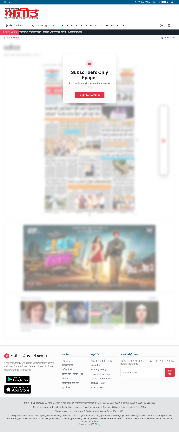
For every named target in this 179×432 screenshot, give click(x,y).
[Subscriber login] (161, 26)
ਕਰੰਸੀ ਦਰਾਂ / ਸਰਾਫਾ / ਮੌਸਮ (73, 374)
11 (102, 25)
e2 (118, 25)
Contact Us (97, 387)
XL (172, 2)
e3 (124, 25)
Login (9, 2)
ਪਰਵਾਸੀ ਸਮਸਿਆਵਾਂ (70, 383)
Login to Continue (90, 95)
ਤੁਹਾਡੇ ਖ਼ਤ (66, 387)
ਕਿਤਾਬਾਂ (65, 378)
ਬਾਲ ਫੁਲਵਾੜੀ (67, 365)
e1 (112, 25)
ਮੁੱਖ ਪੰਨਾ (9, 25)
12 (107, 25)
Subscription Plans (101, 378)
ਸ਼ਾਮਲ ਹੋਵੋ (169, 372)
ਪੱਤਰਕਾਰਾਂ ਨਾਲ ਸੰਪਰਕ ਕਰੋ (101, 360)
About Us (96, 365)
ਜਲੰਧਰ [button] (19, 25)
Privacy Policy (98, 369)
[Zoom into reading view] (169, 26)
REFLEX (94, 424)
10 (96, 25)
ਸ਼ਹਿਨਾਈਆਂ (67, 369)
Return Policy (98, 383)
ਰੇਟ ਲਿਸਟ (66, 360)
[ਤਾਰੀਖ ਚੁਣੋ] (46, 25)
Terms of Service (100, 374)
